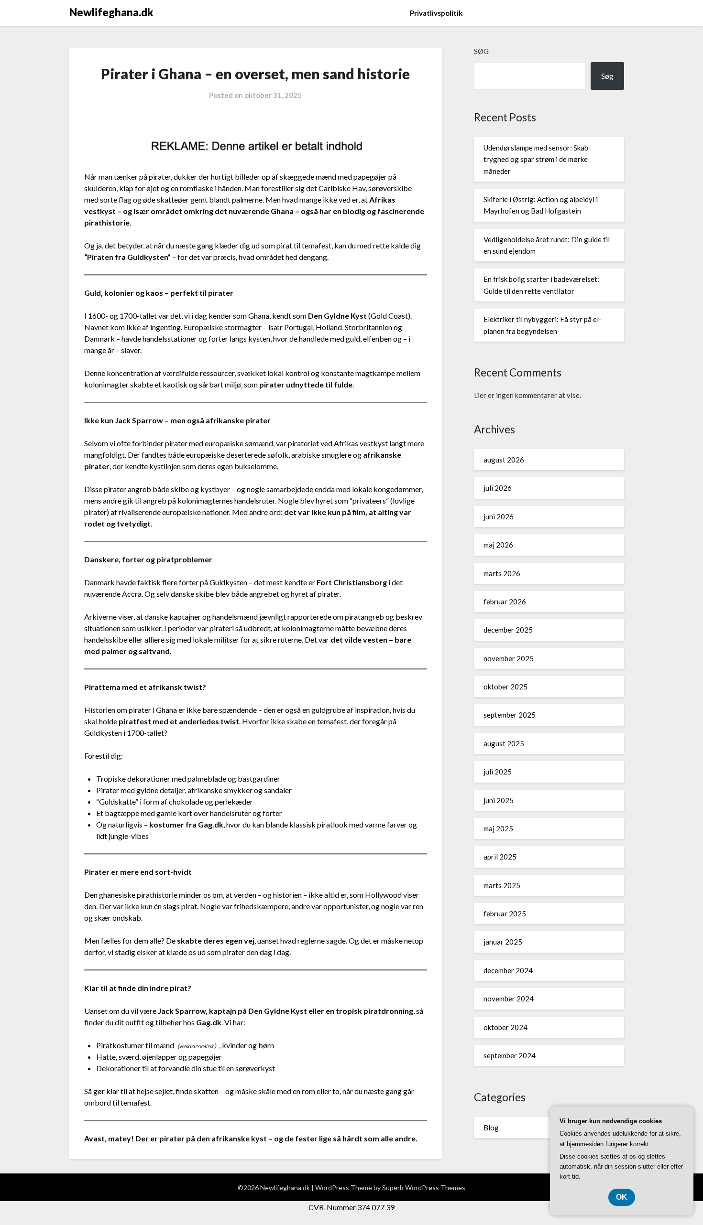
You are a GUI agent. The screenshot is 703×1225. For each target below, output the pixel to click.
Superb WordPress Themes (423, 1187)
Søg (481, 51)
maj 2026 (498, 544)
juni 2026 (498, 516)
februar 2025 (504, 913)
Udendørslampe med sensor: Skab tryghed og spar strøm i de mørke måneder (535, 159)
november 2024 (508, 998)
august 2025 (503, 743)
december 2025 (508, 629)
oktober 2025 (505, 686)
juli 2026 (497, 488)
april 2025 (499, 856)
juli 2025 (497, 771)
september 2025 (509, 714)
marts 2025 (501, 885)
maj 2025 (498, 828)
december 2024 (508, 970)
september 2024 (509, 1055)
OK (621, 1197)
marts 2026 (501, 573)
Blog (491, 1127)
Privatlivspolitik (436, 13)
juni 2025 (498, 800)
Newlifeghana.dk (111, 12)
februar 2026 (504, 601)
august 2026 (503, 459)
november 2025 (508, 658)
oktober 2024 (505, 1027)
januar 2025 (502, 941)
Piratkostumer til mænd (135, 1045)
